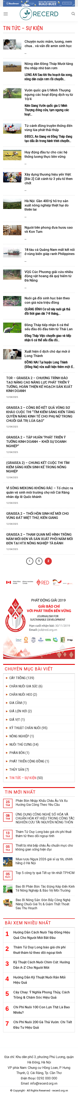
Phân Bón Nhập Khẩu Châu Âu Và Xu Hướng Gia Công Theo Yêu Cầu (42, 803)
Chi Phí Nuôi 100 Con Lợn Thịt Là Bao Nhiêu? (41, 1010)
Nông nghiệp (19, 736)
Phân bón (17, 753)
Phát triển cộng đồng (26, 761)
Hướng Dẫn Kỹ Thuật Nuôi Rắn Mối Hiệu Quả (39, 980)
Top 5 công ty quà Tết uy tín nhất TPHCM (45, 873)
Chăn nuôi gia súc (23, 686)
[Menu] (5, 14)
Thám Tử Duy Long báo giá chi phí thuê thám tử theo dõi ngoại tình (44, 834)
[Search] (73, 14)
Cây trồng (17, 678)
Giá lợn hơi (18, 711)
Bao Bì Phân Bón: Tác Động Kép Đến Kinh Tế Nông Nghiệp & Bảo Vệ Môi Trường (45, 888)
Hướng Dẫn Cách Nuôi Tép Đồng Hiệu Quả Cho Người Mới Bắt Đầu (41, 935)
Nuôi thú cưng (20, 744)
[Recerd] (39, 14)
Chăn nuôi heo (20, 694)
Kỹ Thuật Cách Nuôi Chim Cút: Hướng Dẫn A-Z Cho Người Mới (41, 965)
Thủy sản (16, 769)
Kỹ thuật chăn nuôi (25, 728)
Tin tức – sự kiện (22, 778)
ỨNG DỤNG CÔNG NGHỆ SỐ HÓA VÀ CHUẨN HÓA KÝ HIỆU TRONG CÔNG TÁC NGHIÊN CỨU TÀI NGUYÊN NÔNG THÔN (45, 818)
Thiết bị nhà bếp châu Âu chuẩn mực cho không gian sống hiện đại (44, 847)
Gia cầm (15, 703)
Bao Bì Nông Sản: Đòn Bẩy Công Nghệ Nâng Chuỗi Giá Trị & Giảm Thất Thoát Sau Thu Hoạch (43, 904)
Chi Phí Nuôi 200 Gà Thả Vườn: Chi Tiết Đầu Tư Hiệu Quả (42, 1024)
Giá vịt (14, 719)
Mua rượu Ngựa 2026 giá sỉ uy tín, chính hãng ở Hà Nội (44, 861)
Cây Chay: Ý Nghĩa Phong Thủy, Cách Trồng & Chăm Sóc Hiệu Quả (41, 995)
